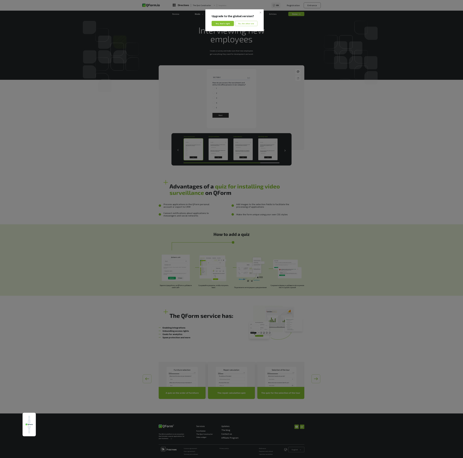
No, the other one (246, 23)
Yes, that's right (223, 23)
